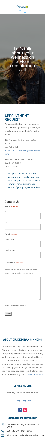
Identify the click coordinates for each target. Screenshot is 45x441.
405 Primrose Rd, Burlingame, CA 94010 (23, 425)
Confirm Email (10, 250)
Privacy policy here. (22, 400)
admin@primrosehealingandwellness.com (25, 435)
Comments (14, 262)
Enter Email (9, 239)
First (6, 211)
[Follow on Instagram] (25, 410)
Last (6, 222)
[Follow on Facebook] (20, 410)
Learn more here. (35, 374)
